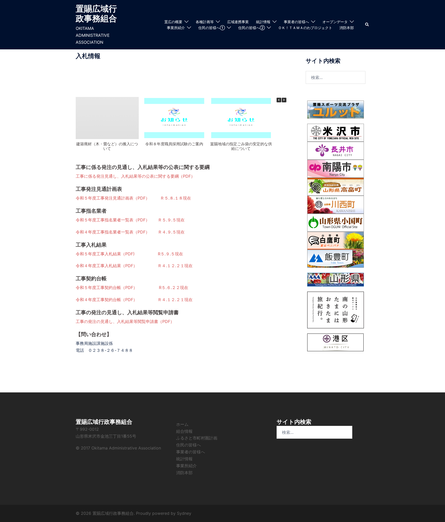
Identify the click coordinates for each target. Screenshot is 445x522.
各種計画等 (205, 22)
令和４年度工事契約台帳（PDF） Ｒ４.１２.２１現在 (134, 299)
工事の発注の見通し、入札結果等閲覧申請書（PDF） (125, 321)
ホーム (182, 424)
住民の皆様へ (188, 444)
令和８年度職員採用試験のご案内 (174, 143)
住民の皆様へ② (251, 27)
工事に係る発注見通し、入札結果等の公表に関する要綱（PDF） (135, 176)
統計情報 (263, 22)
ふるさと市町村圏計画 (196, 437)
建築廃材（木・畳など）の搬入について (107, 146)
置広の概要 (173, 22)
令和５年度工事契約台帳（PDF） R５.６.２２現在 (132, 287)
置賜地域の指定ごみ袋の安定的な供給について (241, 146)
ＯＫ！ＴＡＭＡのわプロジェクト (305, 27)
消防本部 (346, 27)
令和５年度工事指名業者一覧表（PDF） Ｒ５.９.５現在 (130, 219)
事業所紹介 (176, 27)
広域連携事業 (238, 22)
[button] (367, 25)
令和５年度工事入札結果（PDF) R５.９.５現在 (129, 253)
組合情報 (184, 431)
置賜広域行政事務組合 (96, 13)
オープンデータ (335, 22)
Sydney (184, 513)
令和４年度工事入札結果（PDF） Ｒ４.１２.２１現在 (134, 265)
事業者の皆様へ (296, 22)
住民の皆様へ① (211, 27)
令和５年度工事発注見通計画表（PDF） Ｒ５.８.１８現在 (133, 198)
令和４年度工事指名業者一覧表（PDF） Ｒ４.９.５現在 (130, 232)
